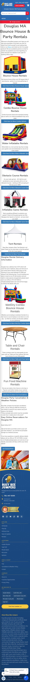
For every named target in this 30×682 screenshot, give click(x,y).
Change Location (16, 21)
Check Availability (19, 5)
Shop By (4, 528)
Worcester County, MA (8, 599)
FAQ (3, 564)
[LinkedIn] (17, 516)
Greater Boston (6, 544)
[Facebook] (3, 516)
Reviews (4, 536)
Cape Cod (4, 547)
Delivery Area (5, 531)
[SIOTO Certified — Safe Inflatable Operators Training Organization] (10, 509)
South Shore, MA (17, 593)
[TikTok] (14, 516)
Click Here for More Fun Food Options (15, 395)
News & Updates (6, 534)
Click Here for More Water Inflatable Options (16, 153)
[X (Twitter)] (21, 516)
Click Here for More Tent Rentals (15, 254)
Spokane (4, 555)
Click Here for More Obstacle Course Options (16, 188)
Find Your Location (14, 606)
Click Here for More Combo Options (15, 121)
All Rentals (4, 526)
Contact (4, 569)
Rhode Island (5, 550)
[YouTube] (10, 516)
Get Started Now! (8, 448)
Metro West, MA (7, 596)
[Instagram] (6, 516)
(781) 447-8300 (23, 3)
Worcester (4, 552)
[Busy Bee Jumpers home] (9, 481)
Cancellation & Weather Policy (10, 566)
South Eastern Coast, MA (20, 596)
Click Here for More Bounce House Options (16, 86)
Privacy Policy (5, 582)
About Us (4, 577)
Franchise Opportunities (8, 579)
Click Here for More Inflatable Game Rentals (16, 222)
